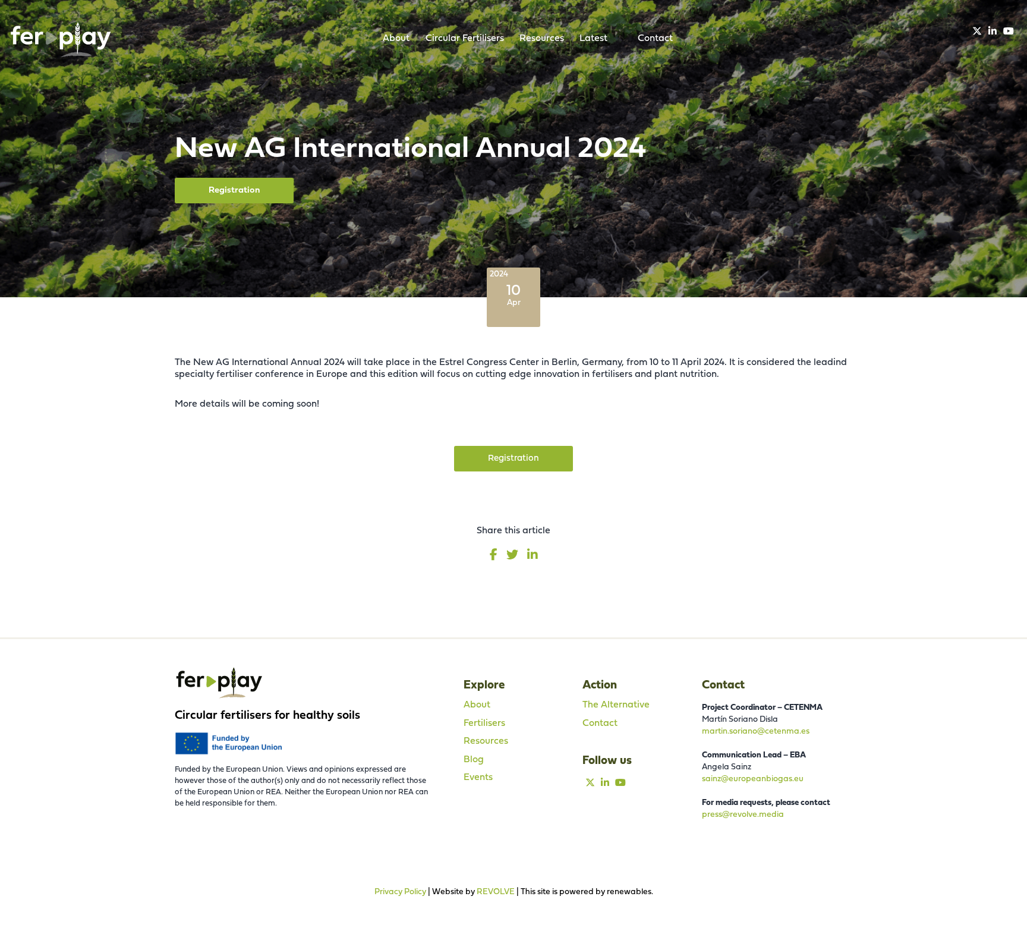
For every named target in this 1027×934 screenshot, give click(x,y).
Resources (541, 38)
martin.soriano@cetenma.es (755, 731)
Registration (234, 190)
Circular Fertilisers (465, 38)
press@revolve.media (743, 814)
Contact (655, 38)
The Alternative (616, 705)
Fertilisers (484, 723)
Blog (474, 760)
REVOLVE (496, 892)
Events (478, 777)
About (396, 38)
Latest (593, 38)
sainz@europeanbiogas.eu (753, 779)
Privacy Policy (400, 892)
